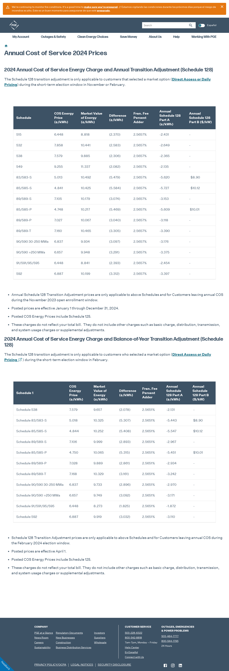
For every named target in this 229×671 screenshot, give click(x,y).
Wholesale (100, 642)
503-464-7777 (170, 636)
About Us (155, 37)
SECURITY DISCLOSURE (114, 664)
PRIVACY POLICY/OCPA (50, 664)
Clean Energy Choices (92, 37)
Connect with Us (134, 657)
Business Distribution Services (73, 647)
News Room (41, 637)
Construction (63, 642)
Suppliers (99, 637)
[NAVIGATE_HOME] (14, 25)
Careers (38, 642)
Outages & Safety (53, 37)
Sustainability (42, 647)
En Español (131, 652)
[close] (222, 6)
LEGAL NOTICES (82, 664)
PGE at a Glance (43, 632)
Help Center (132, 647)
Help (176, 37)
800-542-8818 (133, 637)
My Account (21, 37)
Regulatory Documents (69, 632)
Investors (99, 632)
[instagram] (173, 665)
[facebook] (165, 665)
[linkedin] (180, 665)
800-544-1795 (169, 641)
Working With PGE (203, 37)
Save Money (128, 37)
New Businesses (65, 637)
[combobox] (169, 25)
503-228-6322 (133, 632)
